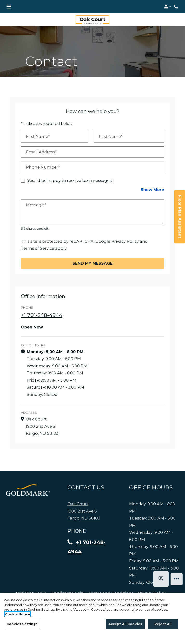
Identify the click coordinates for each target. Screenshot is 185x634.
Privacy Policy (125, 241)
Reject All (162, 624)
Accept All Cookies (125, 624)
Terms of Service (37, 248)
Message (36, 204)
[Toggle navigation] (8, 6)
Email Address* (41, 152)
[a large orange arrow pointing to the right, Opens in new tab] (28, 490)
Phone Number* (43, 167)
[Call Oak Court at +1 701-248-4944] (176, 6)
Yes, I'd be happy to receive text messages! (69, 180)
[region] (92, 613)
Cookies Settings (22, 624)
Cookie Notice (17, 614)
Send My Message (92, 263)
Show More (152, 189)
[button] (168, 6)
